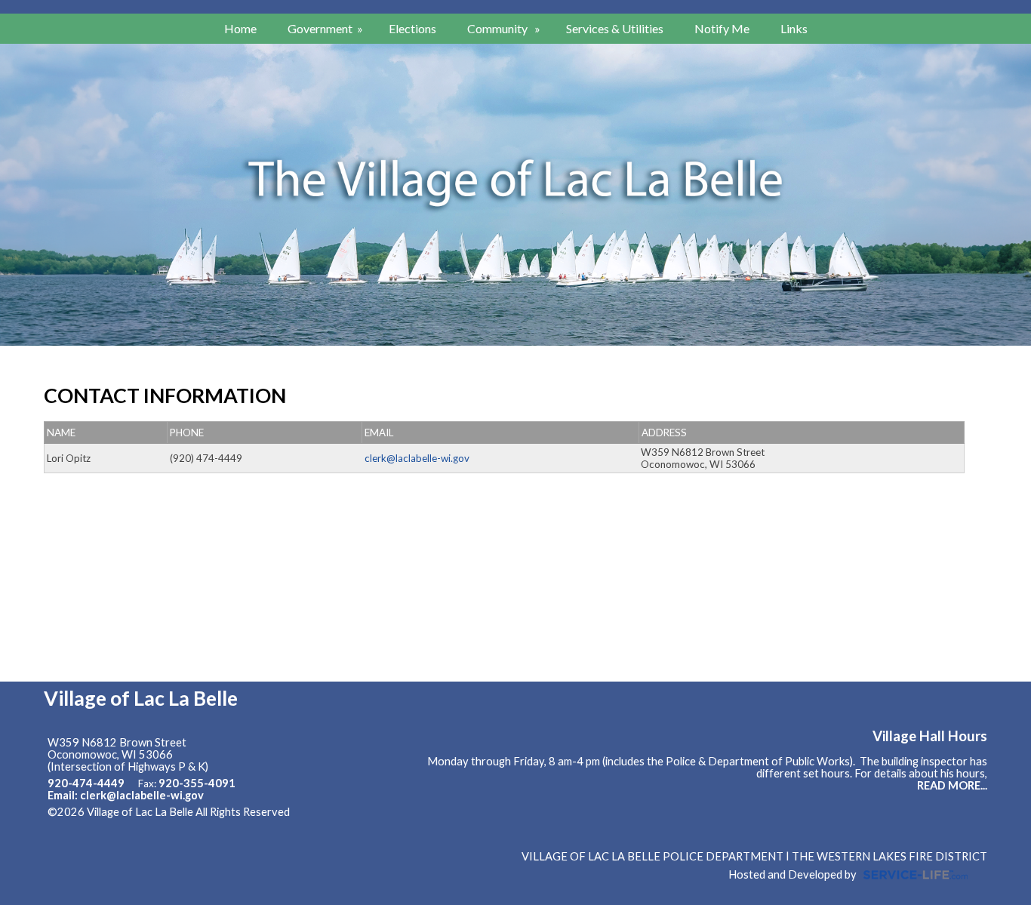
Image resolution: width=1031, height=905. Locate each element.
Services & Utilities (614, 28)
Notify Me (721, 28)
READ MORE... (952, 785)
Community (505, 28)
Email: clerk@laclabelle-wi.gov (126, 795)
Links (794, 28)
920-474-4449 (86, 783)
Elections (412, 28)
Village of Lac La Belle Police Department (652, 856)
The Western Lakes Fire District (889, 856)
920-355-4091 (196, 783)
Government (326, 28)
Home (240, 28)
